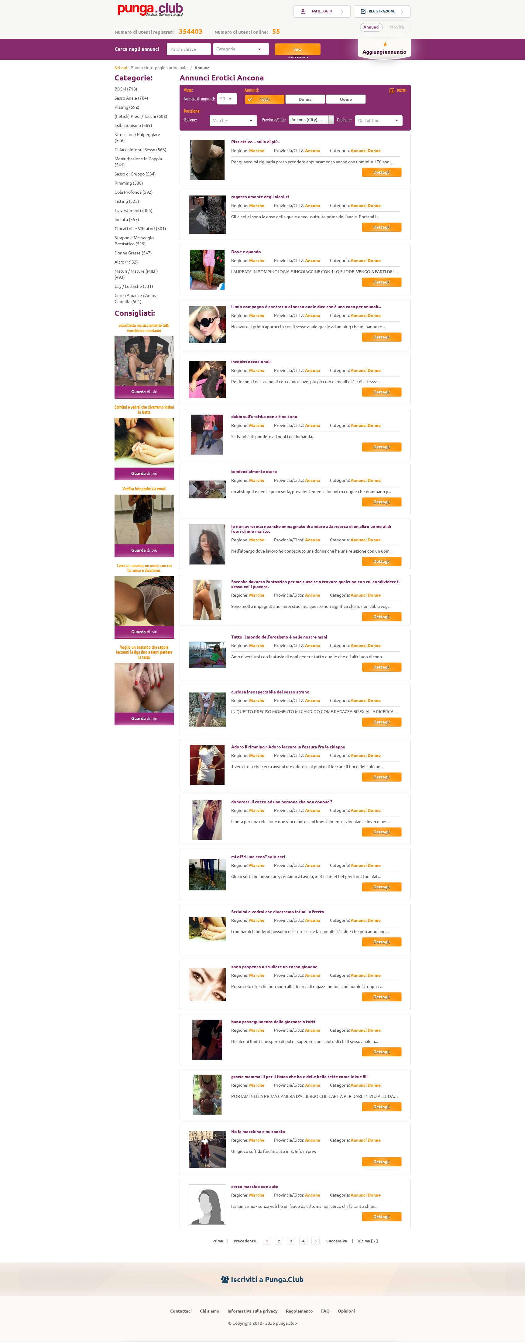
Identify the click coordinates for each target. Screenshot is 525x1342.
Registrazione (382, 11)
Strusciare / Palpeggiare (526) (137, 137)
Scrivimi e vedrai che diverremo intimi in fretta (277, 911)
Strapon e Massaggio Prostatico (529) (134, 240)
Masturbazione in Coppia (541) (138, 161)
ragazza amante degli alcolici (260, 196)
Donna (305, 99)
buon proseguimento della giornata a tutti (273, 1021)
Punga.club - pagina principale (159, 67)
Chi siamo (209, 1311)
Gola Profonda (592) (134, 192)
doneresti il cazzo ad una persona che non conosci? (281, 801)
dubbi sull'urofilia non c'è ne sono (264, 416)
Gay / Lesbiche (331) (134, 286)
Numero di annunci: (199, 99)
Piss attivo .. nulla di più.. (255, 141)
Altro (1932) (126, 262)
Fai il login (322, 11)
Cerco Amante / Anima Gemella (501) (136, 298)
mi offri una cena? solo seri (258, 856)
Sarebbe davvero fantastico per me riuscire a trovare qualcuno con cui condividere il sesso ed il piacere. (315, 584)
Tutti (264, 99)
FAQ (325, 1311)
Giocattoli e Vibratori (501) (140, 228)
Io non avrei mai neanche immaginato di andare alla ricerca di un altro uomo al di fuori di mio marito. (311, 528)
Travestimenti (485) (134, 210)
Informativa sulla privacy (253, 1311)
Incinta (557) (127, 219)
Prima (217, 1241)
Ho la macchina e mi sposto (258, 1131)
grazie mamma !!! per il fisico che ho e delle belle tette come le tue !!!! (299, 1076)
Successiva (336, 1241)
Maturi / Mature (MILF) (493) (136, 274)
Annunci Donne (366, 150)
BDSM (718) (126, 89)
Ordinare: (344, 120)
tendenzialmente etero (254, 471)
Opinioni (346, 1311)
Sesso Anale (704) (131, 98)
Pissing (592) (127, 107)
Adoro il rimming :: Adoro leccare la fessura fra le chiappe (288, 746)
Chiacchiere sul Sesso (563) (140, 149)
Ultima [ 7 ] (368, 1241)
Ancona (312, 150)
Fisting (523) (127, 201)
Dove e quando (246, 251)
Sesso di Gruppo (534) (135, 174)
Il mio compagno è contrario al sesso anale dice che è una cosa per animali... (306, 306)
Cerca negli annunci (137, 49)
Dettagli (381, 172)
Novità (397, 27)
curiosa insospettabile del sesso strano (270, 692)
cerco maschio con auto (255, 1186)
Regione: (190, 120)
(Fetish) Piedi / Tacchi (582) (141, 116)
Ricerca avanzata (298, 57)
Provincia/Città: (274, 120)
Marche (256, 150)
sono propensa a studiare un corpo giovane (274, 966)
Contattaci (181, 1311)
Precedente (245, 1241)
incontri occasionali (251, 361)
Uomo (346, 99)
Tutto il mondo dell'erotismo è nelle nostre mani (279, 637)
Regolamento (299, 1311)
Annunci (371, 27)
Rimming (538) (129, 183)
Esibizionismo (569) (133, 125)
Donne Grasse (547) (133, 252)
